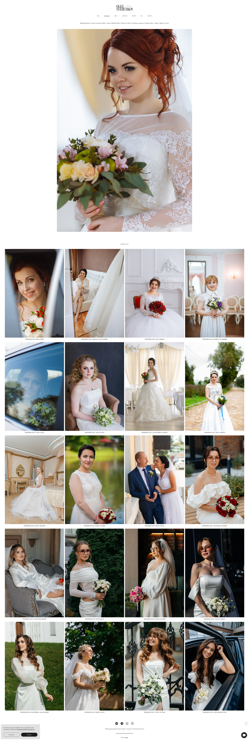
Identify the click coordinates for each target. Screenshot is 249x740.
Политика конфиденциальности (124, 733)
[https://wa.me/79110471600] (127, 723)
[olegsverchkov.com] (124, 8)
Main (98, 16)
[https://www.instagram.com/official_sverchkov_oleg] (132, 723)
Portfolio (107, 16)
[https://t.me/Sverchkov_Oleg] (122, 723)
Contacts (149, 16)
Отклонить (11, 735)
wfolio (126, 737)
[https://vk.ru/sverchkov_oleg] (116, 723)
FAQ (141, 16)
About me (124, 16)
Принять (29, 735)
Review (134, 16)
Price (115, 16)
